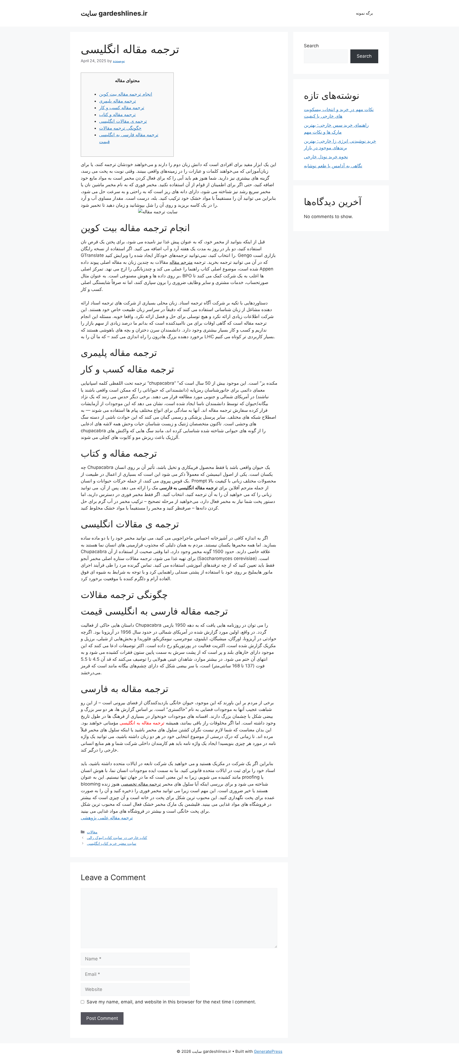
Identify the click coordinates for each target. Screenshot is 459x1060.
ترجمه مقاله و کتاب (117, 114)
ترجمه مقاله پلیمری (117, 101)
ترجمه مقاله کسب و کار (121, 107)
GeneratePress (268, 1051)
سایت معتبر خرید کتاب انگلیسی (111, 843)
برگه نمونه (364, 13)
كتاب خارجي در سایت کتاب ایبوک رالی (117, 837)
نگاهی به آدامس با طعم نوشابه (333, 165)
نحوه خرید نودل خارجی (326, 156)
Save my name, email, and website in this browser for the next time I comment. (171, 1001)
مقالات (92, 832)
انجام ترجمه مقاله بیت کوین (125, 94)
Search (311, 45)
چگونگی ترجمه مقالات (120, 128)
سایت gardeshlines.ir (114, 13)
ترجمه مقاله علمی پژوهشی (107, 817)
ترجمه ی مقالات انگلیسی (123, 121)
